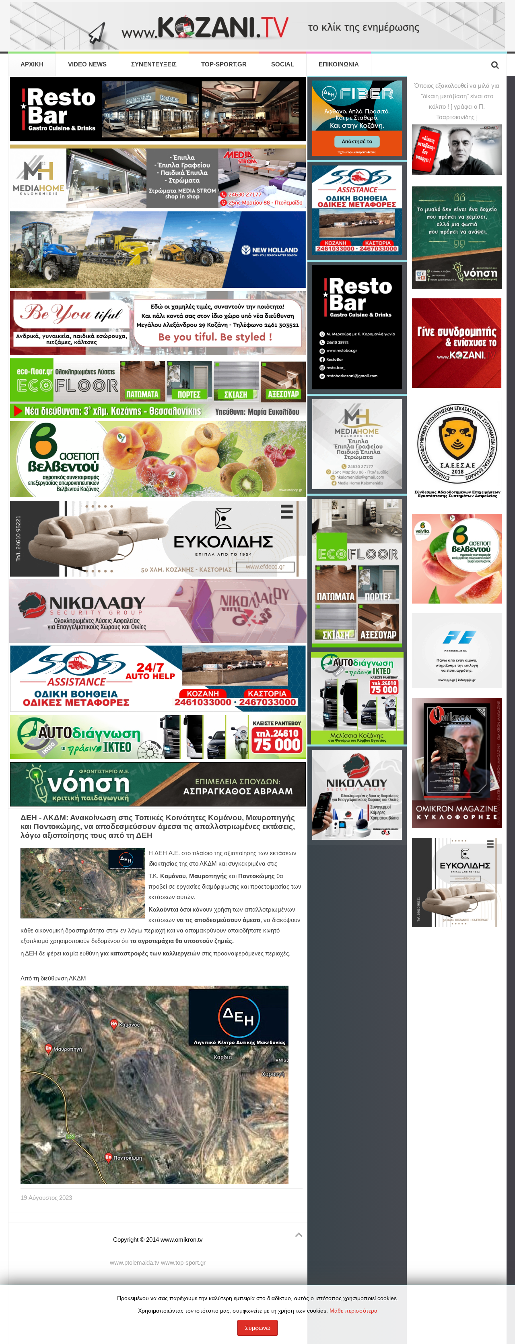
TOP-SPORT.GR (224, 64)
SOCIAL (282, 64)
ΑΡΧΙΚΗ (32, 64)
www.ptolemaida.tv (134, 1262)
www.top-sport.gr (183, 1262)
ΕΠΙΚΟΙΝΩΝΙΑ (339, 64)
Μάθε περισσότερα (353, 1310)
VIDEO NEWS (87, 64)
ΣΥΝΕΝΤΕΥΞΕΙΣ (154, 64)
